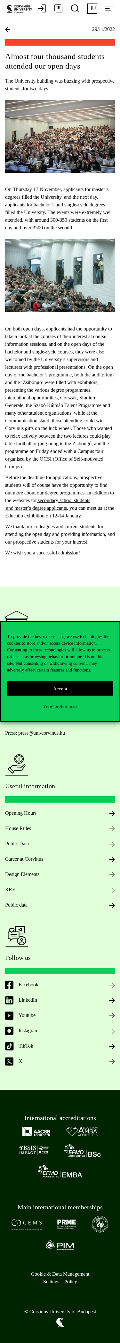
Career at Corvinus (24, 859)
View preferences (60, 706)
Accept (60, 688)
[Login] (42, 9)
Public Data (17, 843)
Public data (16, 905)
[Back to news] (7, 29)
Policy (70, 1281)
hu (92, 8)
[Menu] (109, 9)
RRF (10, 889)
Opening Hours (20, 813)
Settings (51, 1281)
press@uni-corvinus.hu (41, 733)
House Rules (18, 828)
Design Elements (22, 874)
